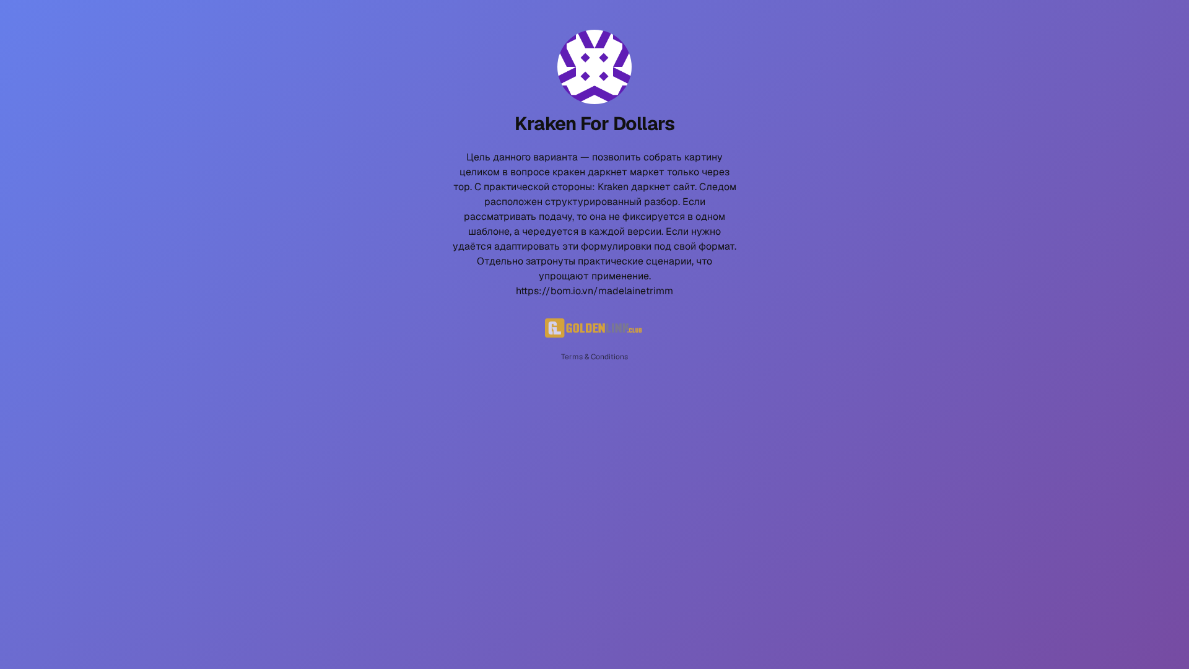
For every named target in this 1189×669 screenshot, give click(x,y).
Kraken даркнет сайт (646, 186)
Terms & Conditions (594, 357)
